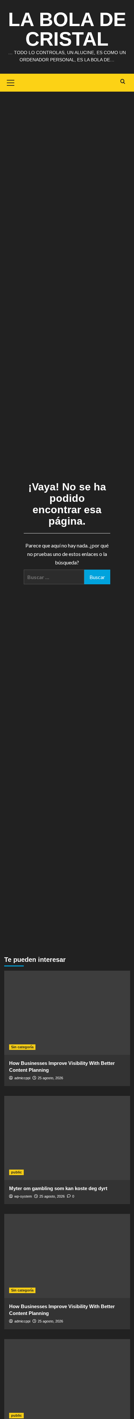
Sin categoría (22, 1047)
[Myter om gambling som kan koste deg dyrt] (67, 1138)
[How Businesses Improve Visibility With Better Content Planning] (67, 1013)
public (16, 1172)
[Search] (123, 81)
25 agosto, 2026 (50, 1078)
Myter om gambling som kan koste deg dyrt (58, 1188)
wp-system (23, 1196)
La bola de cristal (67, 29)
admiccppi (22, 1078)
